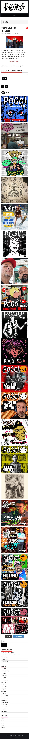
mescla (8, 66)
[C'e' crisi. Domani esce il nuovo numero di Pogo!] (14, 109)
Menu (14, 15)
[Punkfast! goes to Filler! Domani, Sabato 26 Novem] (14, 432)
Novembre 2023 (4, 671)
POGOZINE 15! (4, 659)
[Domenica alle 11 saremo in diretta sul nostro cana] (14, 163)
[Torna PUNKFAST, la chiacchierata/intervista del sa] (14, 540)
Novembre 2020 (4, 702)
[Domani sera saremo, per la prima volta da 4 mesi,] (14, 298)
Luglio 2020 (3, 709)
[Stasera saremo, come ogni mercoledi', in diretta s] (14, 567)
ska (11, 66)
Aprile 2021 (3, 691)
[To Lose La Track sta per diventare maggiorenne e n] (14, 513)
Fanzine (3, 720)
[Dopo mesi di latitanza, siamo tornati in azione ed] (14, 325)
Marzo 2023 (4, 675)
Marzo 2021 (4, 693)
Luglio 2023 (3, 673)
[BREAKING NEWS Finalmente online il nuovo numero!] (14, 244)
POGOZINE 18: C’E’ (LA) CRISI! (8, 652)
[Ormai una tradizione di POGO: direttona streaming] (14, 217)
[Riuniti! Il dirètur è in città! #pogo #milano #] (14, 271)
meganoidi (3, 66)
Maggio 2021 (4, 689)
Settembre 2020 (4, 706)
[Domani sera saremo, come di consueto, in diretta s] (14, 405)
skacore (13, 66)
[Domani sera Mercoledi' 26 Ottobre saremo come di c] (14, 594)
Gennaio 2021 (4, 697)
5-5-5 (2, 718)
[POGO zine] (14, 6)
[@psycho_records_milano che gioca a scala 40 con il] (14, 136)
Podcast (3, 727)
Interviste (5, 65)
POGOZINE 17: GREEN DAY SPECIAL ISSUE (11, 654)
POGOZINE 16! (4, 657)
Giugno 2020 (4, 711)
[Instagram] (6, 86)
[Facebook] (2, 86)
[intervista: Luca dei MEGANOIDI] (14, 42)
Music (2, 725)
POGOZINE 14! (4, 661)
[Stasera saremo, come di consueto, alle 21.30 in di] (14, 486)
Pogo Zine (16, 33)
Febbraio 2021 (4, 695)
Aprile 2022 (3, 677)
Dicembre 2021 (4, 680)
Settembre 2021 (4, 682)
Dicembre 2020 (4, 700)
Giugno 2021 (4, 686)
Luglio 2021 (3, 684)
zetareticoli (18, 66)
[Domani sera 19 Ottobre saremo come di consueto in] (14, 621)
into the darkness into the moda (17, 65)
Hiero (12, 737)
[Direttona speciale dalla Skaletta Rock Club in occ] (14, 351)
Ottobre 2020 (4, 704)
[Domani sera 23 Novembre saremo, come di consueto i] (14, 459)
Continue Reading (14, 61)
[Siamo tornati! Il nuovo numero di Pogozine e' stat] (14, 190)
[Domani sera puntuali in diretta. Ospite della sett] (14, 378)
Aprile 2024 (3, 668)
